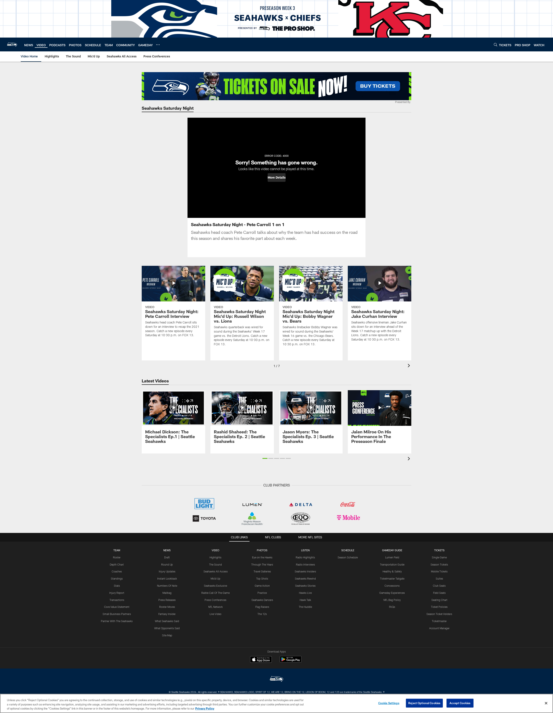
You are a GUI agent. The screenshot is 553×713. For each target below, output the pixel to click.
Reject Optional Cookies (424, 703)
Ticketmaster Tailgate (392, 578)
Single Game (439, 557)
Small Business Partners (117, 613)
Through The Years (262, 564)
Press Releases (167, 599)
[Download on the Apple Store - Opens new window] (261, 660)
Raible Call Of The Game (215, 592)
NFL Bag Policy (392, 599)
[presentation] (409, 366)
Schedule (347, 550)
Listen (305, 550)
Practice (262, 592)
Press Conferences (215, 599)
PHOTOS (262, 550)
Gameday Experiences (392, 592)
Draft (167, 557)
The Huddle (305, 606)
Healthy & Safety (392, 571)
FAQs (392, 606)
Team (116, 550)
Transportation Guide (392, 564)
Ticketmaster (439, 621)
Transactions (117, 599)
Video (215, 550)
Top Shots (262, 578)
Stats (117, 585)
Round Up (167, 564)
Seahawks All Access (215, 571)
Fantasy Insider (167, 613)
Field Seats (439, 592)
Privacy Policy (204, 708)
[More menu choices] (158, 44)
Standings (117, 578)
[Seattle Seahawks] (276, 679)
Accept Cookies (460, 703)
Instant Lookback (167, 578)
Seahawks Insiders (305, 571)
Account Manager (439, 628)
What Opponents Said (167, 628)
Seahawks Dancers (262, 599)
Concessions (392, 585)
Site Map (167, 635)
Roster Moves (167, 606)
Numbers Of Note (167, 585)
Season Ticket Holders (439, 613)
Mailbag (167, 592)
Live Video (215, 613)
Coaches (117, 571)
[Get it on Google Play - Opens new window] (290, 661)
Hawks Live (305, 592)
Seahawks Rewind (305, 578)
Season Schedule (348, 557)
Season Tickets (439, 564)
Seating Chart (439, 599)
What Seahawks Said (167, 621)
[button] (277, 177)
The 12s (262, 613)
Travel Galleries (262, 571)
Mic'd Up (215, 578)
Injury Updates (167, 571)
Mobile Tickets (439, 571)
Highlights (215, 557)
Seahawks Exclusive (215, 585)
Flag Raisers (262, 606)
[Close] (546, 703)
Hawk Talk (305, 599)
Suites (439, 578)
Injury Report (116, 592)
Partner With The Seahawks (117, 621)
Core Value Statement (116, 606)
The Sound (215, 564)
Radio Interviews (305, 564)
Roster (117, 557)
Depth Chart (117, 564)
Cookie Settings (388, 703)
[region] (276, 703)
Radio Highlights (305, 557)
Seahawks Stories (305, 585)
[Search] (495, 45)
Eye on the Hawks (262, 557)
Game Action (262, 585)
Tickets (439, 550)
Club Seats (439, 585)
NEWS (167, 550)
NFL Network (215, 606)
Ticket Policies (439, 606)
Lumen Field (392, 557)
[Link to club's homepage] (12, 44)
